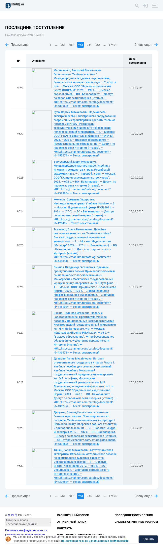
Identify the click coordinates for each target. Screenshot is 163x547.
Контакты (64, 528)
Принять (148, 539)
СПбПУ (12, 515)
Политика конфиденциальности (26, 530)
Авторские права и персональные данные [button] (21, 522)
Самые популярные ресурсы (136, 521)
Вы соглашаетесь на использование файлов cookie (95, 540)
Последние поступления (134, 515)
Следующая (143, 45)
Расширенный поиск (73, 515)
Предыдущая (20, 45)
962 (71, 44)
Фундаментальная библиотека (80, 534)
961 (63, 44)
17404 (113, 44)
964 (89, 44)
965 (98, 44)
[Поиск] (137, 6)
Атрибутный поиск (71, 521)
